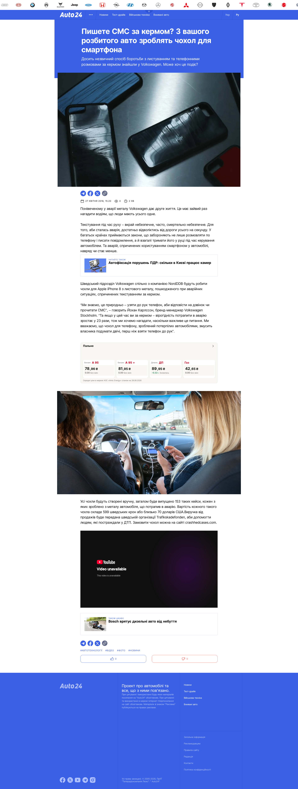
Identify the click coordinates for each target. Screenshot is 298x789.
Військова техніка (139, 14)
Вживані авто (161, 14)
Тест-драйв (118, 14)
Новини (103, 14)
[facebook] (90, 193)
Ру (237, 14)
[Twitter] (70, 780)
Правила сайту (191, 750)
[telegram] (83, 193)
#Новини (134, 650)
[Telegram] (85, 780)
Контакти (188, 763)
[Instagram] (92, 780)
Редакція (188, 756)
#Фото (121, 650)
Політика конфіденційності (197, 769)
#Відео (109, 650)
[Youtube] (77, 780)
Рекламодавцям (192, 743)
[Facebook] (62, 780)
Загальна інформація (194, 737)
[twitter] (97, 193)
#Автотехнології (91, 650)
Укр (227, 14)
